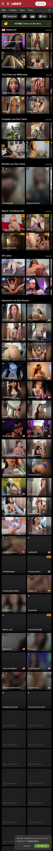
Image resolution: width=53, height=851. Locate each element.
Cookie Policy (32, 841)
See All (48, 30)
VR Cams (6, 255)
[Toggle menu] (3, 3)
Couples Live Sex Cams (14, 119)
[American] (24, 16)
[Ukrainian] (32, 16)
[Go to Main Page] (16, 4)
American (11, 29)
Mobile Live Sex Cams (13, 164)
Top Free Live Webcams (15, 74)
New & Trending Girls (13, 211)
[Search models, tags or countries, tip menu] (49, 10)
